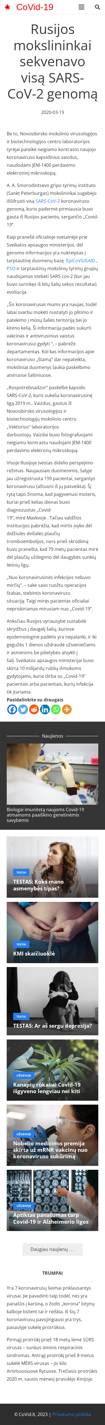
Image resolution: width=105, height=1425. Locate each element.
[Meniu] (81, 7)
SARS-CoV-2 (48, 201)
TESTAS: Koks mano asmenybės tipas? (38, 885)
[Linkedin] (45, 709)
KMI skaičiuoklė (34, 953)
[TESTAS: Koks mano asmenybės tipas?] (52, 840)
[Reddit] (34, 709)
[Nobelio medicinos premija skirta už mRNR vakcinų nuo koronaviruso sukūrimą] (52, 1108)
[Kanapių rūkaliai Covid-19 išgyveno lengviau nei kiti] (52, 1043)
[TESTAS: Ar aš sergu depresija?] (52, 971)
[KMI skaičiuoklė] (52, 906)
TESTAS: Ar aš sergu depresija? (52, 1025)
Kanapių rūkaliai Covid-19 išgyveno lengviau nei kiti (47, 1088)
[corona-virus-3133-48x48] (7, 7)
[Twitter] (23, 709)
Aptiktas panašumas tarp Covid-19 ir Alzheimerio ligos (50, 1218)
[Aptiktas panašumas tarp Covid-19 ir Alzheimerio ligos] (52, 1174)
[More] (67, 709)
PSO (11, 268)
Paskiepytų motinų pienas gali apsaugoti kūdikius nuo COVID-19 (49, 814)
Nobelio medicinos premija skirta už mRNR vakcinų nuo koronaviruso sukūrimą (50, 1149)
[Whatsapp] (56, 709)
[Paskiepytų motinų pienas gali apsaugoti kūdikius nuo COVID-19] (53, 750)
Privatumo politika (71, 1414)
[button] (97, 7)
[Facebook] (12, 709)
